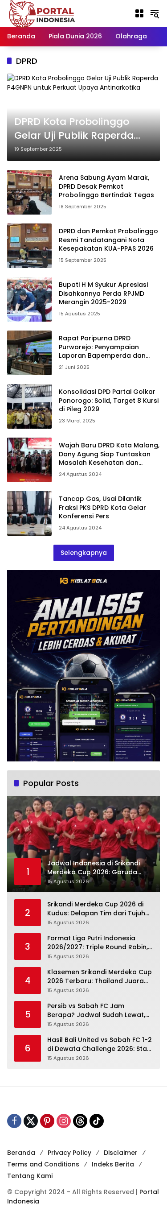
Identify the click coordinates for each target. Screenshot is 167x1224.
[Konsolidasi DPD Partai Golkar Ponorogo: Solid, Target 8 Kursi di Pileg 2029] (29, 406)
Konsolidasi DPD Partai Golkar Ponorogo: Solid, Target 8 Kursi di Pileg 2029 (109, 400)
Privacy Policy (69, 1152)
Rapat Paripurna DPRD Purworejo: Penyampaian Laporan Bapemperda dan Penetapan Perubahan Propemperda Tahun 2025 (102, 355)
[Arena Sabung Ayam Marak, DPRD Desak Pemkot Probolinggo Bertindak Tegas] (29, 192)
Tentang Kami (30, 1175)
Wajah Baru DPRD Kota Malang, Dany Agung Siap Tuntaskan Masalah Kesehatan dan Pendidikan (109, 458)
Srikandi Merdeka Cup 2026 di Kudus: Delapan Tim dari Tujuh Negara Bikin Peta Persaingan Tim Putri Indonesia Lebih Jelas (96, 909)
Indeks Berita (113, 1164)
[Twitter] (31, 1121)
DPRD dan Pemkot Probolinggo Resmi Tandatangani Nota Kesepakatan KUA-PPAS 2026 (108, 240)
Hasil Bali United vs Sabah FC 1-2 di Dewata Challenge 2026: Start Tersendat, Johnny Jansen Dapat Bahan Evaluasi (99, 1044)
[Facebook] (14, 1121)
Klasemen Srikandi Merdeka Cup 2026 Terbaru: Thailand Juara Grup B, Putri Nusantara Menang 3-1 (99, 976)
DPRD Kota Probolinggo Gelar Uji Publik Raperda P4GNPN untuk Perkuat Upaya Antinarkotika (74, 129)
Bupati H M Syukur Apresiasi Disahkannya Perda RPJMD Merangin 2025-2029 (103, 293)
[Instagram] (64, 1121)
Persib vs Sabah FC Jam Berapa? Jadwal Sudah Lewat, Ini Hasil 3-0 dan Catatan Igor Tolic (96, 1010)
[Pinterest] (47, 1121)
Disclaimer (121, 1152)
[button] (154, 13)
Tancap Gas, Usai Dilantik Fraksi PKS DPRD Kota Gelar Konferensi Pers (102, 507)
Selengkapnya (84, 552)
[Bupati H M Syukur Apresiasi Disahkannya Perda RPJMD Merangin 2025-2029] (29, 299)
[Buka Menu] (139, 13)
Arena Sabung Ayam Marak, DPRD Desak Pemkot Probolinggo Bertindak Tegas (106, 186)
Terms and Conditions (43, 1164)
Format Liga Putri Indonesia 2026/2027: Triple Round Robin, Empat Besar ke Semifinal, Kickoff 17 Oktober (97, 942)
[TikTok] (97, 1121)
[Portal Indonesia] (42, 12)
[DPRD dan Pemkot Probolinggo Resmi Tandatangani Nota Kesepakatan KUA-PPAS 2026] (29, 245)
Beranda (21, 1152)
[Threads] (80, 1121)
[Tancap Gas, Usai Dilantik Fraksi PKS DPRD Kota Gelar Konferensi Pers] (29, 513)
